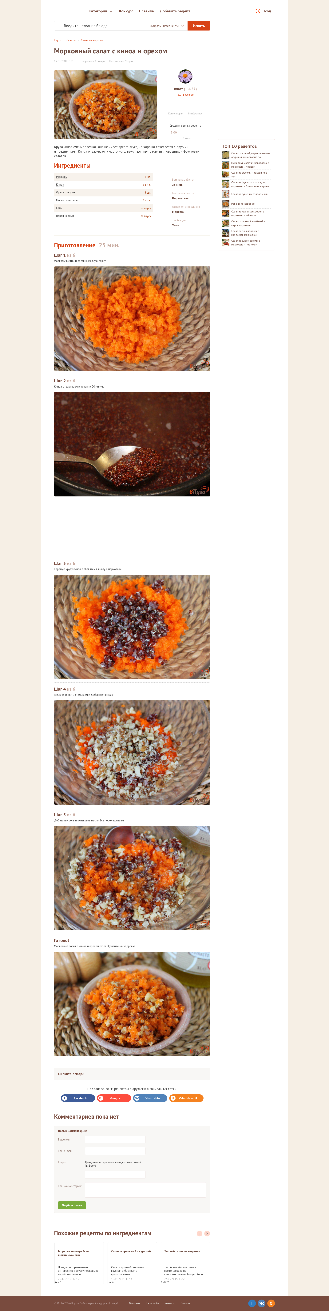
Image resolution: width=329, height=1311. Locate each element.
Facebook (80, 1098)
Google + (116, 1098)
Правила (146, 11)
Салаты (71, 40)
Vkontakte (152, 1098)
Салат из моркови (92, 40)
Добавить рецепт (175, 11)
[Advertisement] (132, 526)
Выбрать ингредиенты (164, 26)
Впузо (57, 40)
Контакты (170, 1303)
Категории (98, 11)
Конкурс (126, 11)
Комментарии (175, 113)
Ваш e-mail (65, 1151)
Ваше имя (64, 1139)
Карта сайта (152, 1303)
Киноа (60, 184)
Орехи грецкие (65, 192)
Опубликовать (72, 1205)
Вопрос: (63, 1162)
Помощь (185, 1303)
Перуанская (180, 198)
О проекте (134, 1303)
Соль (59, 208)
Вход (267, 11)
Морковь (61, 177)
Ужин (175, 225)
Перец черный (65, 216)
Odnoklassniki (188, 1098)
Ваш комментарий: (70, 1186)
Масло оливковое (67, 200)
